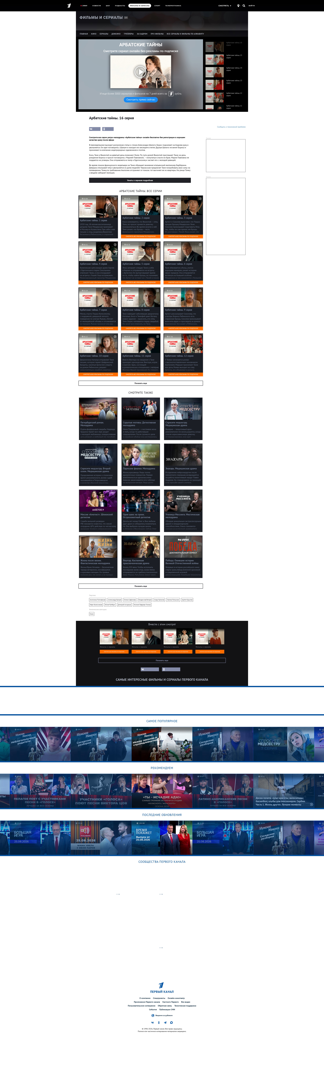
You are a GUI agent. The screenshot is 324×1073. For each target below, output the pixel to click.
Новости (96, 6)
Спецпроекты (159, 998)
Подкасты (120, 6)
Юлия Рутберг (110, 605)
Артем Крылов (187, 600)
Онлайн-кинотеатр (176, 998)
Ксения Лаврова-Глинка (142, 605)
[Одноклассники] (108, 129)
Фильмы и (101, 17)
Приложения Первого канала (147, 1002)
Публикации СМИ (167, 1009)
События (153, 1009)
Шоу (108, 6)
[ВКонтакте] (94, 129)
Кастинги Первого (171, 1002)
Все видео (185, 1002)
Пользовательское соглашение (141, 1005)
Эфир (84, 6)
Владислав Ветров (144, 600)
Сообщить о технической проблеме (231, 127)
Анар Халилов (159, 600)
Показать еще (141, 383)
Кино (92, 614)
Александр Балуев (114, 600)
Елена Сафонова (130, 600)
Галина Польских (173, 600)
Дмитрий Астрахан (124, 605)
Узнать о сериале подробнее (140, 180)
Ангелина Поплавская (97, 600)
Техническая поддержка (185, 1005)
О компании (144, 998)
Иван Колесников (96, 605)
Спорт (157, 6)
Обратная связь (165, 1005)
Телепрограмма (173, 6)
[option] (224, 45)
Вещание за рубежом (164, 1015)
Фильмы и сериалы (139, 6)
